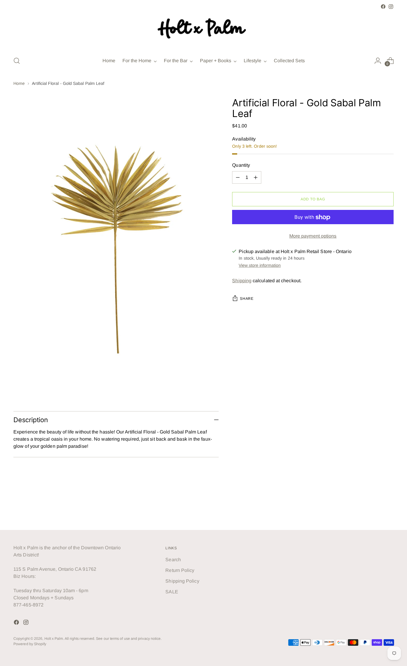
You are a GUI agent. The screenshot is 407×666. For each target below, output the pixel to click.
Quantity (241, 165)
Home (19, 83)
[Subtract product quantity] (237, 178)
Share (246, 299)
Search (173, 559)
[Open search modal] (17, 61)
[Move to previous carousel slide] (375, 510)
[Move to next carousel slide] (388, 509)
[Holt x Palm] (203, 31)
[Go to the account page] (378, 61)
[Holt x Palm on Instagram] (391, 6)
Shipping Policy (182, 581)
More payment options (313, 236)
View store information (260, 265)
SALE (171, 591)
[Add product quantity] (255, 178)
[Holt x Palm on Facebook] (383, 6)
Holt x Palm (53, 639)
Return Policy (179, 570)
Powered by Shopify (29, 644)
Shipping (241, 280)
